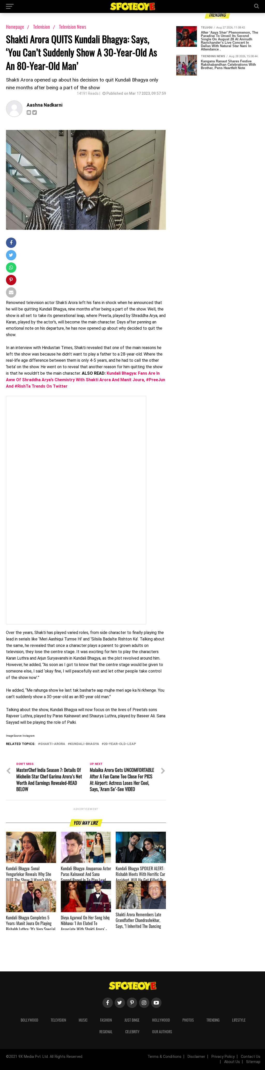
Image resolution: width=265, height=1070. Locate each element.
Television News (72, 26)
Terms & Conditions (164, 1056)
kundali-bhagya (84, 744)
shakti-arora (52, 744)
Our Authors (162, 1031)
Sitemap (253, 1062)
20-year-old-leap (120, 744)
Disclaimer (196, 1056)
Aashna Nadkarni (44, 105)
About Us (232, 1062)
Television (42, 26)
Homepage (15, 26)
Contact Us (250, 1056)
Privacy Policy (223, 1056)
